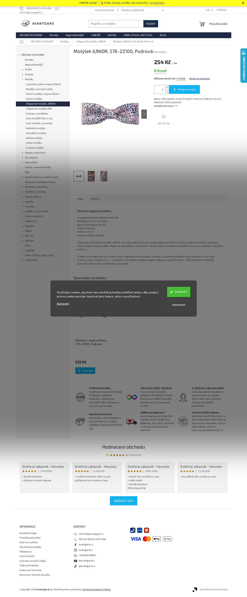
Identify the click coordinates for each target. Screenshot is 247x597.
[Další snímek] (144, 114)
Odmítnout (178, 305)
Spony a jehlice (33, 197)
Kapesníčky (31, 162)
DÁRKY (28, 231)
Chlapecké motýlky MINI (39, 109)
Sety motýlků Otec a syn (39, 118)
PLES (27, 246)
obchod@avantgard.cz (91, 534)
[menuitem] (31, 35)
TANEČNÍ (29, 250)
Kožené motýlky (35, 148)
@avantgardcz (87, 560)
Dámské (29, 226)
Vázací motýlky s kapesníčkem (42, 94)
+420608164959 (87, 555)
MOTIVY (29, 236)
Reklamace (26, 552)
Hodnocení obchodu (123, 446)
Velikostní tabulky (29, 565)
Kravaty (29, 74)
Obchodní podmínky (31, 547)
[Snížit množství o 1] (167, 91)
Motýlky (29, 79)
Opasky (29, 202)
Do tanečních (157, 3)
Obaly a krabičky (34, 216)
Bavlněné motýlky (35, 128)
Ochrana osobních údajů (33, 561)
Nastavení (63, 304)
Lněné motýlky (34, 143)
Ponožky (30, 206)
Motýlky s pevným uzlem (39, 89)
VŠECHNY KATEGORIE (32, 55)
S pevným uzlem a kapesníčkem (43, 84)
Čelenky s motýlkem (37, 114)
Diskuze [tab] (95, 199)
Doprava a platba (29, 542)
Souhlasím (181, 292)
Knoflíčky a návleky (35, 192)
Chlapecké (31, 221)
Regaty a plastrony (35, 153)
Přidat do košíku (187, 89)
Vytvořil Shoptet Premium (214, 589)
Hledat (150, 23)
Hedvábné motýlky (36, 133)
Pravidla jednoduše (132, 10)
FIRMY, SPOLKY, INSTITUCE (39, 255)
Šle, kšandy (31, 158)
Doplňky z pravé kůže (36, 211)
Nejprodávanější (34, 65)
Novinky (29, 60)
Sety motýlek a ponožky (39, 123)
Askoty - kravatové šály (38, 167)
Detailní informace (164, 106)
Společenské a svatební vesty (41, 177)
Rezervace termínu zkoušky (35, 575)
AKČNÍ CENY (31, 260)
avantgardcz (86, 550)
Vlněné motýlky (34, 138)
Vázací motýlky (34, 99)
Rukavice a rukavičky (36, 187)
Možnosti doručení (199, 79)
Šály (27, 172)
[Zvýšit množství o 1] (167, 87)
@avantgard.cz (87, 566)
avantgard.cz (86, 544)
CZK (207, 10)
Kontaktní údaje (104, 10)
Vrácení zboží (27, 556)
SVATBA (29, 241)
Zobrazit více (123, 500)
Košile (28, 69)
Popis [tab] (80, 199)
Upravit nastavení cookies (96, 589)
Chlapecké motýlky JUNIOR (40, 104)
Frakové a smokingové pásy (40, 182)
